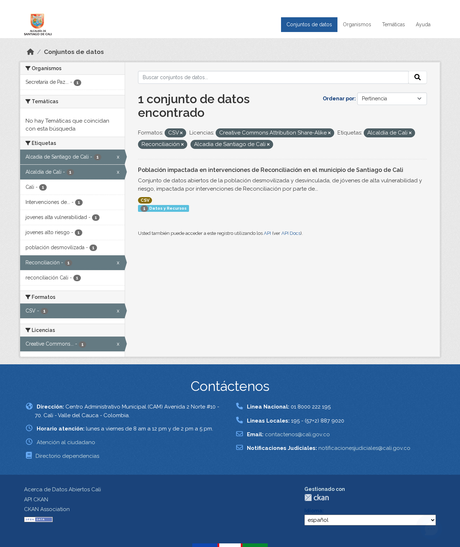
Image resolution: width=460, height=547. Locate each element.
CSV (145, 200)
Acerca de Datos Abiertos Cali (62, 489)
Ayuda (423, 24)
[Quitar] (181, 133)
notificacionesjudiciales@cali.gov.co (364, 448)
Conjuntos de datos (309, 24)
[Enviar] (417, 77)
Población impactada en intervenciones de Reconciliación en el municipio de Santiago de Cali (270, 170)
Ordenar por (338, 98)
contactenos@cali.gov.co (297, 434)
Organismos (357, 24)
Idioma (313, 511)
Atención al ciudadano (66, 442)
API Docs (290, 233)
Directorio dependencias (67, 456)
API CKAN (36, 499)
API (267, 233)
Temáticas (393, 24)
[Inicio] (30, 51)
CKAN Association (47, 509)
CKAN (316, 497)
